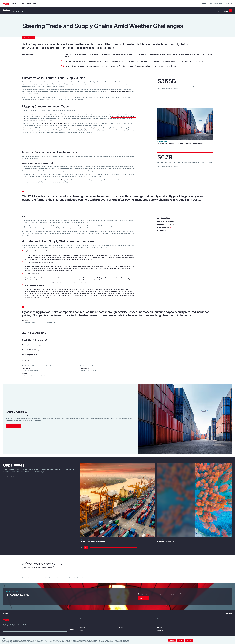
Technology (160, 625)
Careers (210, 3)
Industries (22, 3)
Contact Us (203, 3)
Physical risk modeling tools (34, 266)
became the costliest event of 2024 (53, 123)
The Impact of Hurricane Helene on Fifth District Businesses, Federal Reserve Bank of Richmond (42, 564)
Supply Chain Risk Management (92, 541)
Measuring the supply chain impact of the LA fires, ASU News (35, 562)
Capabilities (14, 3)
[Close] (233, 640)
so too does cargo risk (55, 180)
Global (229, 3)
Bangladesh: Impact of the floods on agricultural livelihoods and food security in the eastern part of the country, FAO (46, 566)
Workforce (160, 630)
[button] (13, 426)
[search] (39, 4)
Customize (172, 640)
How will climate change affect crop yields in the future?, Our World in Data (38, 567)
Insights (29, 3)
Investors (216, 3)
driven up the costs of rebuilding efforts (117, 92)
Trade (158, 622)
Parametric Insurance (165, 541)
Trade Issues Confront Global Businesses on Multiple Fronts (180, 143)
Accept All (189, 640)
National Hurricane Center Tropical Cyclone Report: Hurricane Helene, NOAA (38, 563)
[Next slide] (85, 547)
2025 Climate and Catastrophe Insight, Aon (31, 568)
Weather (6, 10)
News (220, 3)
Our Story (82, 622)
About (34, 3)
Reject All (180, 640)
